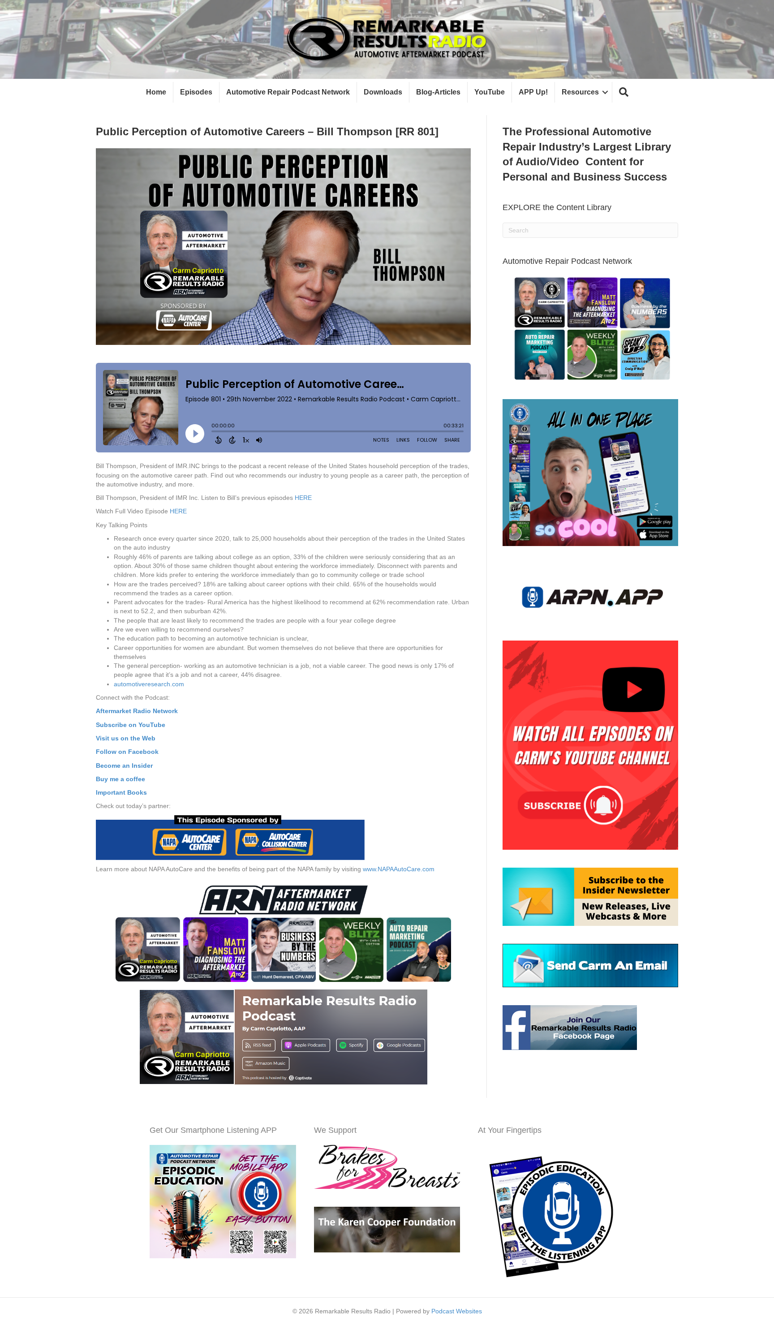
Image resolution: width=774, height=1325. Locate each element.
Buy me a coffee (120, 779)
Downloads (383, 92)
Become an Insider (124, 765)
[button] (623, 92)
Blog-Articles (438, 92)
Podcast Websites (456, 1311)
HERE (303, 497)
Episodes (196, 92)
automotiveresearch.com (149, 684)
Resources (580, 92)
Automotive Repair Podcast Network (288, 92)
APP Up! (533, 92)
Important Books (121, 792)
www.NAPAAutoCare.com (398, 869)
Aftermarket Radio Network (137, 710)
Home (156, 92)
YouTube (489, 92)
